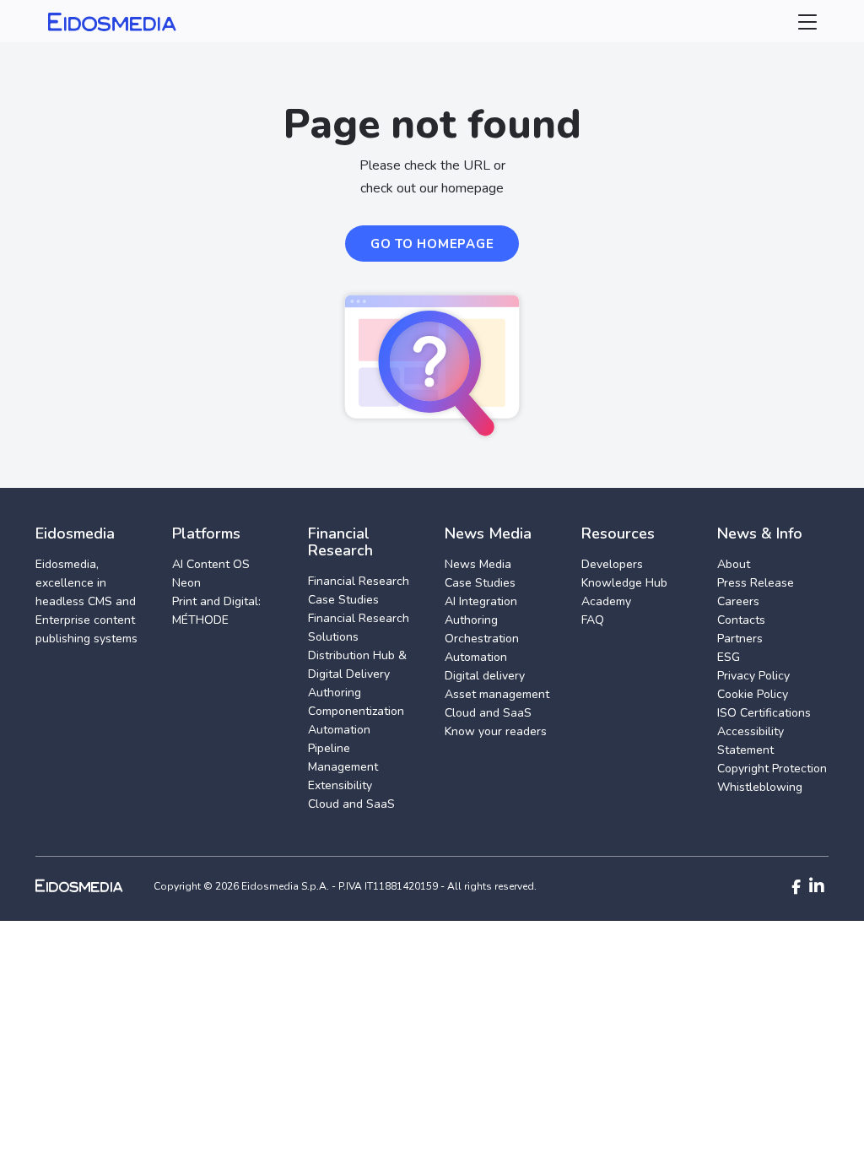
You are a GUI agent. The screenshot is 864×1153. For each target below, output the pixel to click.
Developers (612, 564)
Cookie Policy (752, 694)
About (733, 564)
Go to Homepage (432, 243)
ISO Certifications (764, 713)
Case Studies (343, 600)
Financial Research (358, 581)
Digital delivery (485, 676)
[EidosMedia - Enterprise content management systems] (93, 886)
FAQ (592, 620)
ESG (728, 657)
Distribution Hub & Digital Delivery (357, 664)
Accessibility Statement (750, 740)
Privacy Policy (753, 676)
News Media (478, 564)
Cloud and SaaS (351, 804)
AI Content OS (211, 564)
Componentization (356, 711)
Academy (606, 601)
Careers (738, 601)
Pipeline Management (343, 757)
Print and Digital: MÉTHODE (216, 610)
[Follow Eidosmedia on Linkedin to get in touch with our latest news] (816, 886)
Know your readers (496, 731)
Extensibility (340, 785)
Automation (339, 730)
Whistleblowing (759, 787)
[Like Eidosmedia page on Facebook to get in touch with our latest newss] (796, 887)
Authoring (334, 693)
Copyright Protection (772, 769)
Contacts (741, 620)
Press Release (755, 583)
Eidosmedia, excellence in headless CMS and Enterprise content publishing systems (86, 601)
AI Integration (481, 601)
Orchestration (482, 639)
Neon (186, 583)
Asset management (497, 694)
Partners (740, 639)
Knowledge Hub (624, 583)
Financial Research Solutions (358, 627)
